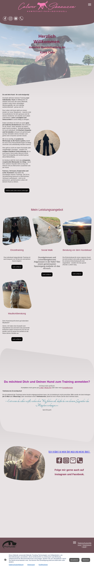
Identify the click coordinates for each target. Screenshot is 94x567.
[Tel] (21, 18)
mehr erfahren (16, 267)
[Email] (16, 18)
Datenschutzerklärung (16, 565)
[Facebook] (5, 18)
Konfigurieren (43, 565)
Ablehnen (85, 560)
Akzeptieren (74, 560)
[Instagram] (10, 18)
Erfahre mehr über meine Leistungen (17, 190)
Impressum (31, 565)
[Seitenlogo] (47, 6)
